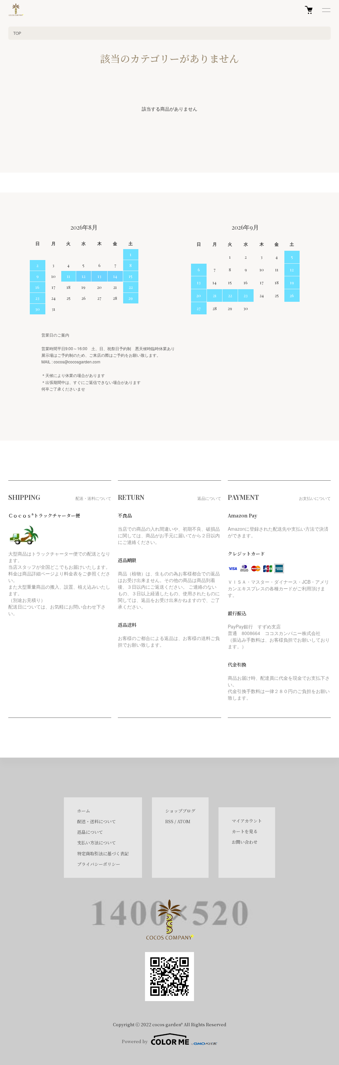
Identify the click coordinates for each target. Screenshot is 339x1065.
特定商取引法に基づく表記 (103, 853)
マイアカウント (247, 821)
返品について (90, 832)
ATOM (183, 821)
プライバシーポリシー (98, 864)
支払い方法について (96, 842)
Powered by (135, 1041)
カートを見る (245, 831)
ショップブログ (180, 811)
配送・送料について (96, 821)
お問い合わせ (245, 842)
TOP (17, 33)
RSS (169, 821)
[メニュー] (326, 10)
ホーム (83, 811)
